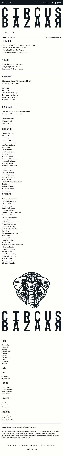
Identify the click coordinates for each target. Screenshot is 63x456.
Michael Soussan (19, 48)
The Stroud (6, 184)
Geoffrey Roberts (8, 145)
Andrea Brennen (8, 134)
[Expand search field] (13, 32)
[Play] (11, 3)
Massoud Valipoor (9, 161)
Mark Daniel (7, 154)
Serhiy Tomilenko (8, 177)
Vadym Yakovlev (8, 186)
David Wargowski (9, 143)
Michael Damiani (8, 163)
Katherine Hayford (19, 52)
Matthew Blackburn (9, 159)
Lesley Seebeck (8, 150)
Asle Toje (5, 90)
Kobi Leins (6, 147)
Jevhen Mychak (17, 69)
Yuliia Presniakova (9, 189)
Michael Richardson (9, 166)
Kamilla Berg (17, 64)
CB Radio (5, 3)
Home (4, 37)
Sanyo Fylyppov (8, 175)
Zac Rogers (20, 50)
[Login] (52, 2)
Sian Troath (6, 179)
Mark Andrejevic (8, 152)
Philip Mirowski (8, 173)
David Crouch (7, 140)
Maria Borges (15, 67)
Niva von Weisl (8, 170)
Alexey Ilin (6, 136)
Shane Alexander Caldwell (25, 45)
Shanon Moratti (16, 114)
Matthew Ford (7, 156)
